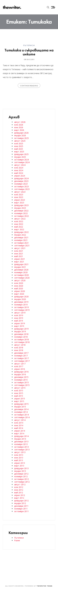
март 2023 (19, 202)
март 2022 (19, 229)
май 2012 (18, 492)
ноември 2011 (21, 508)
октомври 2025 (21, 138)
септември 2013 (22, 449)
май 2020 (18, 288)
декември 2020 (21, 269)
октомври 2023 (21, 186)
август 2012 (19, 484)
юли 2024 (18, 167)
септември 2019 (22, 310)
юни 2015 (18, 393)
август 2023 (19, 191)
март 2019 (19, 326)
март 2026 (19, 130)
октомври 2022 (21, 216)
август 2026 (19, 122)
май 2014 (18, 428)
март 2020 (19, 293)
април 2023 (19, 200)
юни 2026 (18, 127)
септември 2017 (22, 361)
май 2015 (18, 396)
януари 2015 (20, 406)
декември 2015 (21, 377)
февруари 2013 (21, 468)
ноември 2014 (21, 412)
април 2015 (19, 398)
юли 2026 (18, 124)
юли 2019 (18, 315)
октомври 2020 (21, 275)
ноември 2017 (21, 355)
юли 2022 (18, 221)
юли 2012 (18, 487)
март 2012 (19, 498)
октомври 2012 (21, 479)
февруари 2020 (21, 296)
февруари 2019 (21, 328)
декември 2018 (21, 334)
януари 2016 (20, 374)
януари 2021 (20, 267)
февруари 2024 (21, 178)
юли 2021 (18, 251)
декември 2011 (21, 506)
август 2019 (19, 312)
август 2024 (19, 165)
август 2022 (19, 218)
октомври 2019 (21, 307)
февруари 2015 (21, 404)
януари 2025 (20, 157)
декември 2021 (21, 237)
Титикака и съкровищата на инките (29, 52)
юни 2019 (18, 318)
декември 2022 (21, 210)
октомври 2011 (21, 511)
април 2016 (19, 369)
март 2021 (19, 261)
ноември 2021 (21, 240)
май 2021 (18, 256)
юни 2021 (18, 253)
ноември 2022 (21, 213)
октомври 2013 (21, 447)
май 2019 (18, 320)
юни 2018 (18, 350)
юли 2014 (18, 422)
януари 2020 (20, 299)
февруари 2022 (21, 232)
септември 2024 (22, 162)
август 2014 (19, 420)
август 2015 (19, 387)
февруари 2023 (21, 205)
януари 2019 (20, 331)
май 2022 (18, 226)
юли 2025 (18, 143)
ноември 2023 (21, 183)
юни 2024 (18, 170)
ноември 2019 (21, 304)
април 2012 (19, 495)
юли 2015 (18, 390)
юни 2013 (18, 457)
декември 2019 (21, 302)
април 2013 (19, 463)
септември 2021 (22, 245)
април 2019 (19, 323)
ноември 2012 (21, 476)
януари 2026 (20, 135)
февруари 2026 (21, 132)
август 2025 (19, 140)
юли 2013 (18, 455)
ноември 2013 (21, 444)
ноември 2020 (21, 272)
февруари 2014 (21, 436)
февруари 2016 (21, 371)
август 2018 (19, 345)
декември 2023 (21, 181)
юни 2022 (18, 224)
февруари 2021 (21, 264)
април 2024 (19, 175)
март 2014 (19, 433)
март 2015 (19, 401)
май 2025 (18, 149)
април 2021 (19, 259)
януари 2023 (20, 208)
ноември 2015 (21, 379)
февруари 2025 (21, 154)
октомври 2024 (21, 159)
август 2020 (19, 280)
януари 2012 (20, 503)
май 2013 (18, 460)
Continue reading (29, 85)
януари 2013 (20, 471)
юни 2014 (18, 425)
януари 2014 (20, 438)
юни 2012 (18, 489)
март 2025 (19, 151)
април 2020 (19, 291)
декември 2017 (21, 353)
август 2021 (19, 248)
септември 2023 (22, 189)
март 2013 (19, 465)
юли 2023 (18, 194)
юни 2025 (18, 146)
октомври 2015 (21, 382)
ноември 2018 (21, 336)
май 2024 (18, 173)
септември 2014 (22, 417)
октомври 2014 (21, 414)
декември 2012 (21, 473)
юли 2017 (18, 366)
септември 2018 (22, 342)
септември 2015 (22, 385)
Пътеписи (29, 45)
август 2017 (19, 363)
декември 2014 (21, 409)
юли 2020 (18, 283)
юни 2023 (18, 197)
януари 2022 (20, 234)
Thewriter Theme (44, 586)
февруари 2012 (21, 500)
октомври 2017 (21, 358)
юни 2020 (18, 285)
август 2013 (19, 452)
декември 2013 (21, 441)
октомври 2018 (21, 339)
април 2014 (19, 430)
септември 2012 (22, 481)
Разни (17, 540)
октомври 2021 (21, 242)
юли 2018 (18, 347)
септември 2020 (22, 277)
